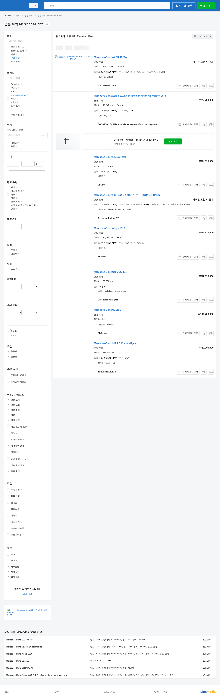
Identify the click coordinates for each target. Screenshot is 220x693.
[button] (204, 85)
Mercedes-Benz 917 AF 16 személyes (115, 343)
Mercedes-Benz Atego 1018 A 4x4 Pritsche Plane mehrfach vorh (130, 95)
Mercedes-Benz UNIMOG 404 (110, 272)
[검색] (47, 5)
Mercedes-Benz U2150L (107, 310)
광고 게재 (173, 141)
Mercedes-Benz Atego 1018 (109, 228)
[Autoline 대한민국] (14, 5)
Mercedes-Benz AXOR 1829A (110, 57)
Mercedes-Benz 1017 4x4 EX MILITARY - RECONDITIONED (127, 195)
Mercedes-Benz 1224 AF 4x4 (110, 157)
